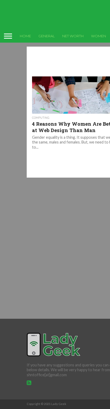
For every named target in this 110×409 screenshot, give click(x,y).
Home (25, 36)
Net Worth (73, 36)
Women (98, 36)
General (46, 36)
